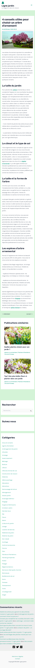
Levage (4, 526)
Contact (17, 658)
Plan (3, 551)
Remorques (5, 573)
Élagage (4, 501)
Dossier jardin (6, 495)
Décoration (5, 483)
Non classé (5, 539)
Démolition (5, 486)
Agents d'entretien (8, 446)
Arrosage (5, 455)
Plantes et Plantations (9, 554)
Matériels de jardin (8, 533)
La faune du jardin (8, 523)
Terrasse (4, 582)
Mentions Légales (17, 656)
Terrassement (6, 585)
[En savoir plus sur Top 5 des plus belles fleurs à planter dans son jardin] (17, 366)
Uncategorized (6, 591)
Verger (4, 595)
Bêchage (5, 461)
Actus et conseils (7, 443)
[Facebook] (14, 647)
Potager (4, 564)
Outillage (5, 542)
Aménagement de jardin (10, 449)
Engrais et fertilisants (9, 505)
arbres (15, 90)
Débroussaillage (7, 480)
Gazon (4, 520)
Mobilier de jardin (7, 536)
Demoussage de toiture (9, 489)
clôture (4, 467)
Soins (4, 579)
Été (3, 514)
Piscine (4, 548)
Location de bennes (8, 529)
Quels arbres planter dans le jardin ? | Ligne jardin (16, 632)
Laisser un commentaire (10, 352)
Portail (4, 560)
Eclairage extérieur (8, 498)
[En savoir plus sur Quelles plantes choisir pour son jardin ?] (17, 335)
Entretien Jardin (7, 508)
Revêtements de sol (8, 576)
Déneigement (6, 492)
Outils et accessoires (8, 545)
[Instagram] (21, 647)
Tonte (4, 588)
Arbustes (5, 452)
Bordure (4, 464)
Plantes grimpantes (8, 557)
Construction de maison (9, 474)
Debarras (5, 477)
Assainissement (7, 458)
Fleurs (4, 517)
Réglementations (7, 567)
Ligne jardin (8, 6)
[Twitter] (17, 647)
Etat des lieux (6, 511)
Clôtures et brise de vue (9, 470)
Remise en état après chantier (11, 570)
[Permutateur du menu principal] (31, 5)
